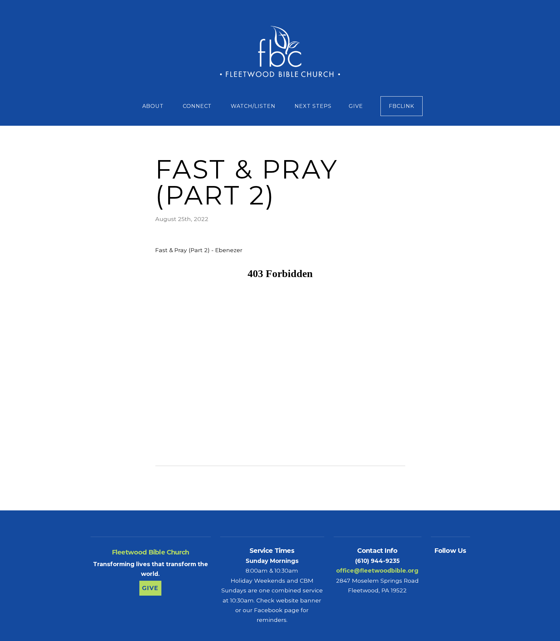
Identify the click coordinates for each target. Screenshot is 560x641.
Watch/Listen (254, 106)
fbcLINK (401, 106)
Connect (198, 106)
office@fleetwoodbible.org (377, 570)
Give (356, 106)
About (153, 106)
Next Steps (313, 106)
